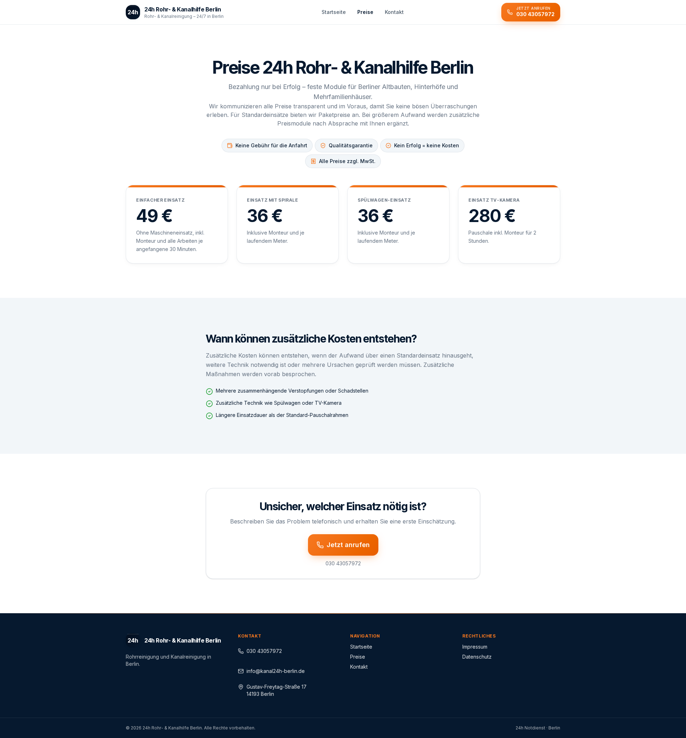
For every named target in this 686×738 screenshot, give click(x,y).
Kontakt (359, 667)
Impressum (474, 647)
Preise (357, 657)
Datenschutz (477, 657)
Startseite (361, 647)
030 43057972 (264, 651)
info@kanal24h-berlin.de (276, 671)
